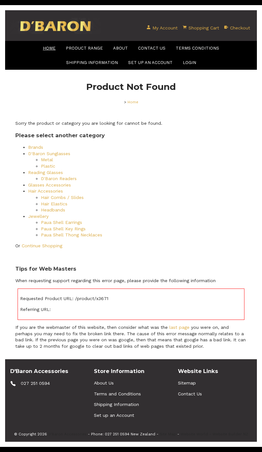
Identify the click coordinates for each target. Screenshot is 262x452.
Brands (35, 147)
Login (189, 62)
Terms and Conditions (117, 393)
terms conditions (197, 48)
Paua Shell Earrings (61, 222)
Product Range (84, 48)
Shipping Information (116, 404)
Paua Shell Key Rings (63, 228)
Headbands (53, 209)
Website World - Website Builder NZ (214, 434)
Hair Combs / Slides (62, 197)
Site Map (168, 434)
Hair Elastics (54, 203)
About (120, 48)
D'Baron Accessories (67, 434)
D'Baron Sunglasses (49, 153)
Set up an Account (150, 62)
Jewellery (38, 216)
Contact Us (152, 48)
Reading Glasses (45, 172)
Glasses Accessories (49, 184)
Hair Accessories (45, 191)
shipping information (92, 62)
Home (49, 48)
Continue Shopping (42, 245)
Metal (47, 159)
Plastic (48, 166)
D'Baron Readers (59, 178)
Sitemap (187, 382)
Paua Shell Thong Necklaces (71, 234)
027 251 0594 (35, 383)
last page (179, 327)
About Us (104, 382)
